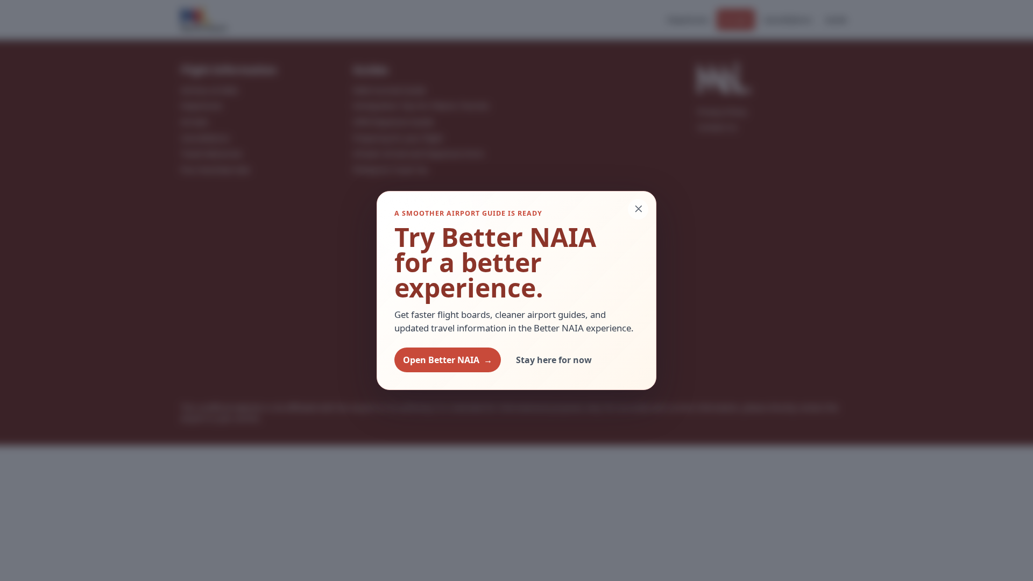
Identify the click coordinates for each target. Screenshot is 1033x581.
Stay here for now (554, 360)
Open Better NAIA (447, 360)
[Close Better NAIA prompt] (638, 209)
